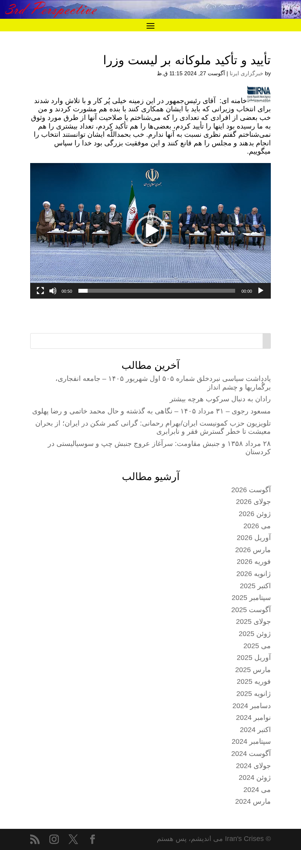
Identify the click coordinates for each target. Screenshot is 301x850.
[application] (150, 231)
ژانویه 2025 (253, 694)
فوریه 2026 (254, 561)
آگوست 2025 (251, 610)
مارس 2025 (253, 670)
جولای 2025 (253, 621)
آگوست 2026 (251, 490)
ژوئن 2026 (255, 514)
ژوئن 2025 (255, 634)
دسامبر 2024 (251, 706)
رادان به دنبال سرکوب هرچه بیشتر (220, 399)
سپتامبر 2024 (251, 741)
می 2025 (257, 646)
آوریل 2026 (254, 538)
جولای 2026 (253, 502)
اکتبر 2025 (255, 586)
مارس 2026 (253, 550)
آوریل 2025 (254, 658)
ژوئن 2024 (255, 777)
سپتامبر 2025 (251, 598)
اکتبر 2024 (255, 730)
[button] (150, 230)
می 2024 (257, 790)
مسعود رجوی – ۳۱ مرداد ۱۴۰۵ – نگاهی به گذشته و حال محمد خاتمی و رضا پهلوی (151, 411)
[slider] (156, 291)
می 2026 (257, 526)
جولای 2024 (253, 766)
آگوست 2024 (251, 754)
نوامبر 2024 (253, 717)
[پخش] (261, 291)
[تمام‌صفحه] (40, 291)
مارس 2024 (253, 801)
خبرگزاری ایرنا (246, 73)
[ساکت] (53, 291)
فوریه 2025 (254, 681)
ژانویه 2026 (253, 574)
